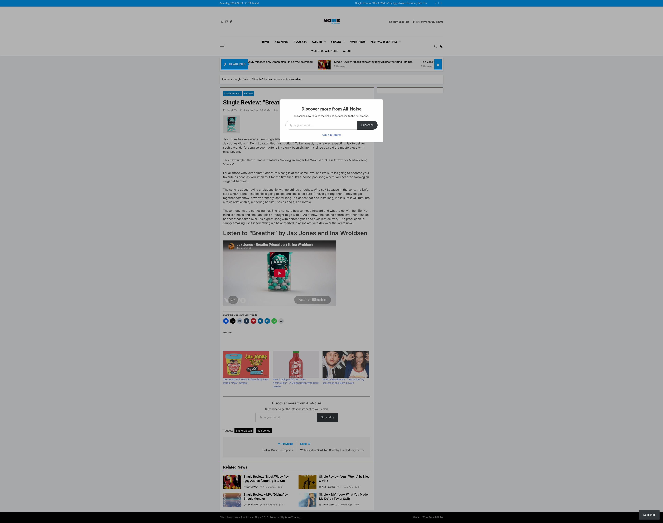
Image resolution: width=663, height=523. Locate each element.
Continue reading (331, 134)
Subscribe (367, 125)
